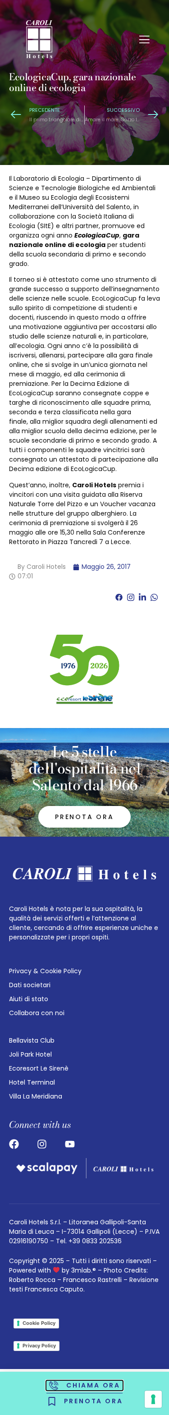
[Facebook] (14, 1144)
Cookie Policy (39, 1323)
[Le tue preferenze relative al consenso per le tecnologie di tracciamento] (153, 1399)
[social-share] (119, 597)
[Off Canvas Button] (144, 40)
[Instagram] (42, 1144)
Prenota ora (84, 816)
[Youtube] (70, 1144)
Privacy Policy (39, 1345)
